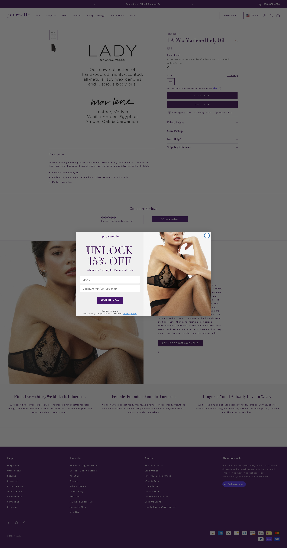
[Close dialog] (207, 235)
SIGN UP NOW (110, 300)
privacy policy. (130, 313)
